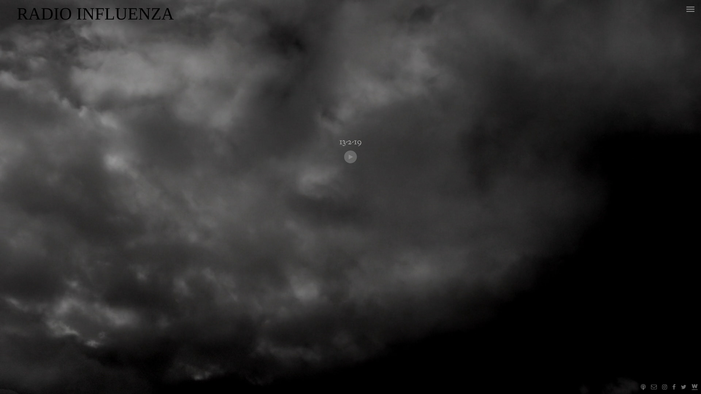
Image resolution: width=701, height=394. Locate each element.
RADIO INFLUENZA (95, 13)
